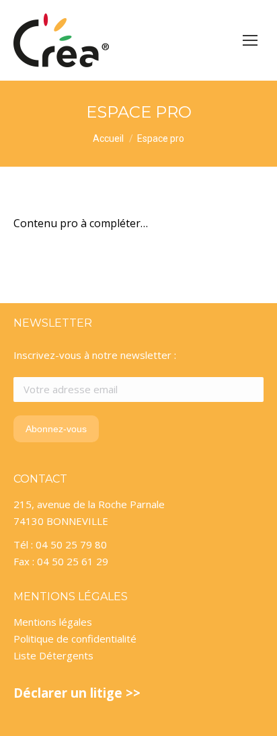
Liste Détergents (53, 655)
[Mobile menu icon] (250, 40)
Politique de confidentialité (74, 638)
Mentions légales (52, 621)
